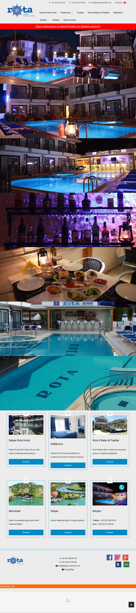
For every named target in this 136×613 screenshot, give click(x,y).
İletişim (56, 20)
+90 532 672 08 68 (78, 3)
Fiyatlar (80, 12)
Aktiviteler (118, 12)
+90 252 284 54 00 (58, 3)
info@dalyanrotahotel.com (101, 3)
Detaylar (26, 462)
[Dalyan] (68, 493)
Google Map (69, 569)
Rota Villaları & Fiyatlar (99, 12)
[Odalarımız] (68, 426)
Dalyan (43, 20)
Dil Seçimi (119, 3)
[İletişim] (110, 493)
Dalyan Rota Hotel (48, 12)
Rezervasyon (69, 20)
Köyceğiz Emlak (68, 575)
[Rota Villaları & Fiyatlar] (110, 425)
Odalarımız (65, 12)
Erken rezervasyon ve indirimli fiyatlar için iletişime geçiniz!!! (68, 26)
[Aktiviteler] (26, 493)
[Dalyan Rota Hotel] (26, 425)
